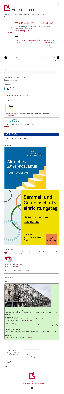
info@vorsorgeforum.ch (11, 357)
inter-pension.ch (9, 115)
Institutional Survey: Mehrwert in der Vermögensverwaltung (46, 59)
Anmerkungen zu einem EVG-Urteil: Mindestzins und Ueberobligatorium (49, 41)
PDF (21, 264)
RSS (8, 17)
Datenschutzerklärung (29, 357)
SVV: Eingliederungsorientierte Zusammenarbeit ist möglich (15, 59)
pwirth (11, 31)
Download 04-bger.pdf (22, 31)
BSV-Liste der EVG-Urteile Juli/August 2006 (21, 39)
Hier (5, 252)
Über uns (25, 351)
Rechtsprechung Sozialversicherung (34, 39)
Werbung (25, 354)
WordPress (27, 383)
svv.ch (6, 140)
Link (33, 100)
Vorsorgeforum (31, 382)
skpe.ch (6, 126)
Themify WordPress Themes (37, 383)
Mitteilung (7, 129)
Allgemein (10, 33)
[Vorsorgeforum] (20, 11)
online (17, 264)
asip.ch (6, 97)
